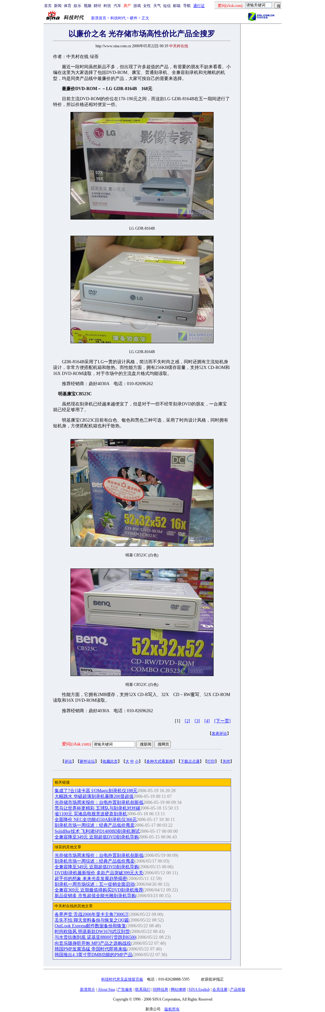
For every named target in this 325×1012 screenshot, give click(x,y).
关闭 (226, 761)
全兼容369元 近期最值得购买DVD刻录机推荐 (99, 890)
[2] (187, 721)
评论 (68, 761)
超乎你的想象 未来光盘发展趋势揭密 (91, 878)
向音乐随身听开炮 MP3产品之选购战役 (93, 943)
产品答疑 (237, 989)
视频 (87, 5)
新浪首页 (98, 18)
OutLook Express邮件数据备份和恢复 (90, 925)
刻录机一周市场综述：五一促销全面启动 (95, 884)
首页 (48, 5)
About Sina (106, 989)
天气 (157, 5)
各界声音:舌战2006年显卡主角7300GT (92, 914)
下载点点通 (190, 761)
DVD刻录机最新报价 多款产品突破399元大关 (99, 873)
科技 (107, 5)
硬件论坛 (87, 761)
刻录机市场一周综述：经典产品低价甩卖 (95, 825)
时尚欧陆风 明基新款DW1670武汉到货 (92, 931)
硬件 (133, 18)
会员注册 (220, 989)
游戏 (137, 5)
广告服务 (125, 989)
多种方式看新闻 (159, 761)
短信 (167, 5)
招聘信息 (160, 989)
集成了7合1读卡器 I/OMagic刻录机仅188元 (96, 790)
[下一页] (222, 721)
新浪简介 (87, 989)
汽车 (117, 5)
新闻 (58, 5)
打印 (211, 761)
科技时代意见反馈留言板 (122, 979)
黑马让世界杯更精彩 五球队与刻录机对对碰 (97, 808)
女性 (147, 5)
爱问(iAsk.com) (76, 744)
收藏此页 (110, 761)
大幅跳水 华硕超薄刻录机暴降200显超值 (94, 796)
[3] (197, 721)
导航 (187, 5)
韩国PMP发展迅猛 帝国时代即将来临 (91, 949)
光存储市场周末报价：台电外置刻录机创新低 (99, 802)
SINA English (199, 989)
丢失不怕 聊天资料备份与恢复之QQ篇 (92, 920)
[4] (207, 721)
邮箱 (177, 5)
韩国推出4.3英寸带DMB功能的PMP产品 (93, 954)
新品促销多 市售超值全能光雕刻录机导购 (95, 895)
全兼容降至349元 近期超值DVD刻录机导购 (97, 837)
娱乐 (77, 5)
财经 (97, 5)
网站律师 (178, 989)
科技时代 (118, 18)
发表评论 (219, 733)
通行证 (199, 5)
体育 (67, 5)
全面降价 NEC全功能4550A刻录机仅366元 (96, 819)
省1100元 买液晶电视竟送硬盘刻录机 (91, 814)
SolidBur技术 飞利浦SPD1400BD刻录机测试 (97, 831)
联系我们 (142, 989)
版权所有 (172, 1009)
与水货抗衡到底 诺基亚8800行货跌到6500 (95, 937)
